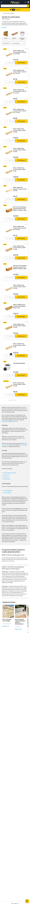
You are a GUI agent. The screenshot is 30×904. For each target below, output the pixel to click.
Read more (4, 27)
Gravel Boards (6, 479)
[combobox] (14, 6)
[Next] (26, 613)
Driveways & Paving (22, 39)
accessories (22, 445)
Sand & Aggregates (8, 490)
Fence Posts (6, 477)
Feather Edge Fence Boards (9, 472)
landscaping (15, 421)
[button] (1, 2)
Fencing (5, 38)
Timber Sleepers (7, 492)
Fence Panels (6, 474)
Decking (14, 38)
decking (4, 421)
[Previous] (4, 613)
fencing (8, 421)
